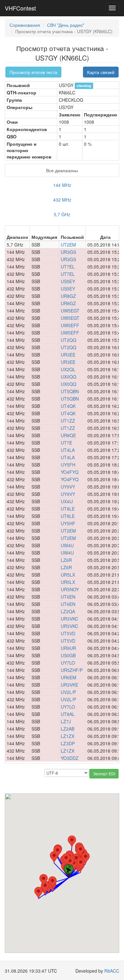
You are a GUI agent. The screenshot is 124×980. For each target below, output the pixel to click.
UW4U (67, 545)
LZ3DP (68, 743)
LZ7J (66, 721)
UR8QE (68, 435)
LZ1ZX (67, 736)
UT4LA (68, 450)
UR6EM (68, 677)
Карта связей (100, 72)
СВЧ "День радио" (65, 25)
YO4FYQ (70, 472)
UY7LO (68, 662)
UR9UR (68, 648)
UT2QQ (68, 340)
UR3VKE (69, 685)
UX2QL (68, 369)
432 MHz (62, 199)
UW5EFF (70, 325)
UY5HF (68, 523)
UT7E (66, 442)
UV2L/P (68, 692)
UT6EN (68, 596)
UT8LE (68, 508)
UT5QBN (70, 391)
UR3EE (68, 354)
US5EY (68, 281)
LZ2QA (68, 611)
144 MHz (62, 185)
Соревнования (25, 25)
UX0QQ (68, 376)
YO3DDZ (70, 758)
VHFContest (20, 8)
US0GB (68, 655)
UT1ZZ (68, 420)
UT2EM (68, 244)
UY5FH (68, 464)
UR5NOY (70, 589)
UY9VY (68, 486)
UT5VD (68, 633)
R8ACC (111, 971)
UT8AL (68, 714)
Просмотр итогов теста (33, 72)
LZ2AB (67, 729)
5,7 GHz (62, 214)
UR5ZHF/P (72, 670)
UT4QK (68, 406)
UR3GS (68, 252)
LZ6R (66, 560)
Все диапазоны (62, 170)
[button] (38, 892)
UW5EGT (70, 310)
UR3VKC (69, 618)
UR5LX (68, 574)
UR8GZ (68, 296)
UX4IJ (67, 501)
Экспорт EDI (104, 773)
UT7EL (68, 266)
